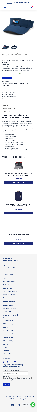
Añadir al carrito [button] (19, 213)
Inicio (3, 54)
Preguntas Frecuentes (9, 308)
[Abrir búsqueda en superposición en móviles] (13, 7)
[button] (4, 7)
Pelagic (8, 87)
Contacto (6, 278)
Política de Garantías (9, 294)
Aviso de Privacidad (9, 282)
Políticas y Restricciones (10, 291)
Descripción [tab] (5, 105)
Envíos (5, 298)
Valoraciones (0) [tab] (7, 111)
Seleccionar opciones (18, 182)
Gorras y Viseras (19, 83)
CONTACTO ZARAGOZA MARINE (10, 259)
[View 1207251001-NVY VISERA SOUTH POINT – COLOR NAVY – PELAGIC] (5, 47)
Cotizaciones (7, 311)
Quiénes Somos (7, 285)
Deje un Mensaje (8, 305)
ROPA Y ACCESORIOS (11, 54)
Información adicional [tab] (9, 108)
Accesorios (21, 54)
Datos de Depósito (8, 288)
